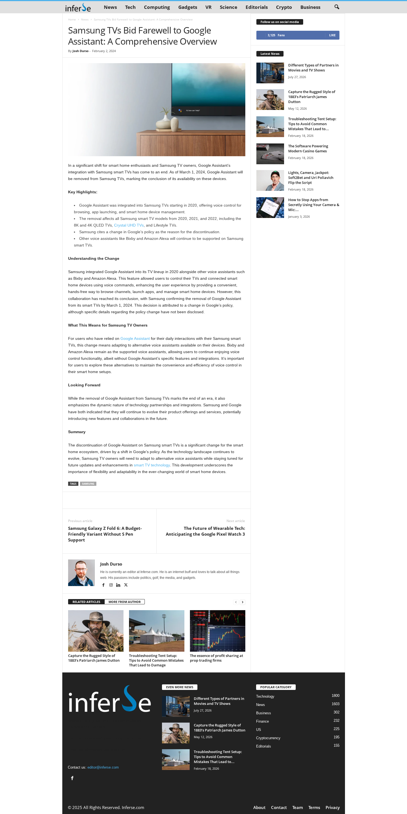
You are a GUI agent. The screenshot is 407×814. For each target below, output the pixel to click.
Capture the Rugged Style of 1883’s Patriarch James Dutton (94, 658)
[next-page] (242, 602)
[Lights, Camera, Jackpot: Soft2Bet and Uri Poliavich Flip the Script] (270, 180)
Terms (314, 807)
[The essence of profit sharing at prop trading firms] (217, 631)
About (259, 807)
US (258, 730)
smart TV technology (152, 465)
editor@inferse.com (103, 767)
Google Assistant (135, 338)
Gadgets (187, 7)
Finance (262, 721)
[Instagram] (111, 585)
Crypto (284, 7)
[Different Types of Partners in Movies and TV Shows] (270, 73)
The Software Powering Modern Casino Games (308, 148)
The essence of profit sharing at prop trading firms (216, 658)
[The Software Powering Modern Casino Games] (270, 153)
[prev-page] (236, 602)
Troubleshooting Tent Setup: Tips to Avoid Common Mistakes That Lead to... (312, 123)
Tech (130, 7)
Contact (279, 807)
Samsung (88, 484)
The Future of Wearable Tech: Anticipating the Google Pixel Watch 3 (205, 531)
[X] (126, 585)
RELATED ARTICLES (86, 602)
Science (228, 7)
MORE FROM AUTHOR (125, 602)
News (110, 7)
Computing (157, 7)
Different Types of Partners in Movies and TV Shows (313, 68)
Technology (265, 696)
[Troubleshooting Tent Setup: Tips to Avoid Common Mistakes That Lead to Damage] (156, 631)
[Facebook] (104, 585)
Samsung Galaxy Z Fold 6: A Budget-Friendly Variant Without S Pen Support (105, 534)
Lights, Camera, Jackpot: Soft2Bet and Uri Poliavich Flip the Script (310, 177)
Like (332, 35)
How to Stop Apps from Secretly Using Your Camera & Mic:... (313, 204)
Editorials (257, 7)
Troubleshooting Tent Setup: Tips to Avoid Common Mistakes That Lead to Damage (156, 660)
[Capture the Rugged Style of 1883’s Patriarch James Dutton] (95, 631)
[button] (337, 7)
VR (208, 7)
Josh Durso (81, 51)
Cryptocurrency (268, 738)
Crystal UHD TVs (129, 225)
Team (297, 807)
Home (72, 19)
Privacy (333, 807)
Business (310, 7)
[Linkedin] (119, 585)
